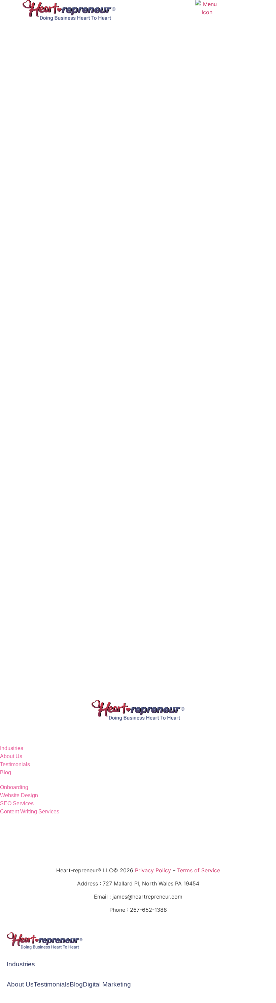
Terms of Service (198, 870)
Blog (76, 984)
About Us (20, 984)
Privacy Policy (153, 870)
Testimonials (52, 984)
